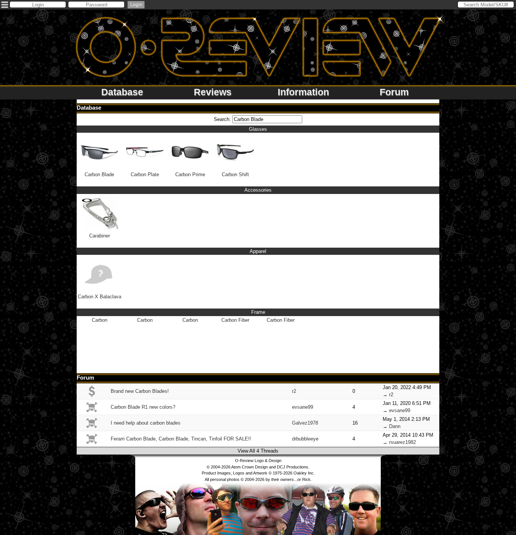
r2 (294, 391)
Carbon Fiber (235, 320)
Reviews (213, 92)
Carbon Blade (99, 174)
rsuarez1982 (402, 442)
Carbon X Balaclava (99, 296)
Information (303, 92)
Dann (394, 426)
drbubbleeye (305, 439)
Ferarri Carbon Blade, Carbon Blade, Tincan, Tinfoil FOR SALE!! (181, 439)
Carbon (99, 320)
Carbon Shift (235, 174)
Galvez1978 (305, 423)
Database (122, 92)
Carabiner (99, 236)
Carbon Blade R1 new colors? (143, 407)
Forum (394, 92)
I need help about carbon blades (146, 423)
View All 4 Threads (258, 451)
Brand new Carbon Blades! (140, 391)
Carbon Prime (190, 174)
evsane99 (302, 407)
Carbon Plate (145, 174)
